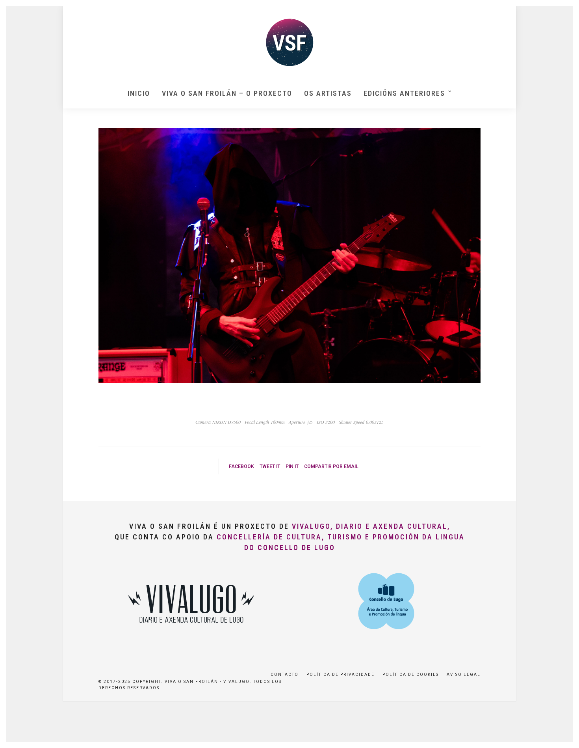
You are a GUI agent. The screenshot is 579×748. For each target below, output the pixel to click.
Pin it (292, 466)
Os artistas (328, 93)
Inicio (139, 93)
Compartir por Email (331, 466)
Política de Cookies (410, 674)
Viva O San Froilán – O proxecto (227, 93)
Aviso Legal (464, 674)
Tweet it (270, 466)
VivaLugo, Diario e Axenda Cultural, (371, 526)
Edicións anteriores (404, 93)
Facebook (241, 466)
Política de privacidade (340, 674)
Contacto (285, 674)
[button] (562, 11)
